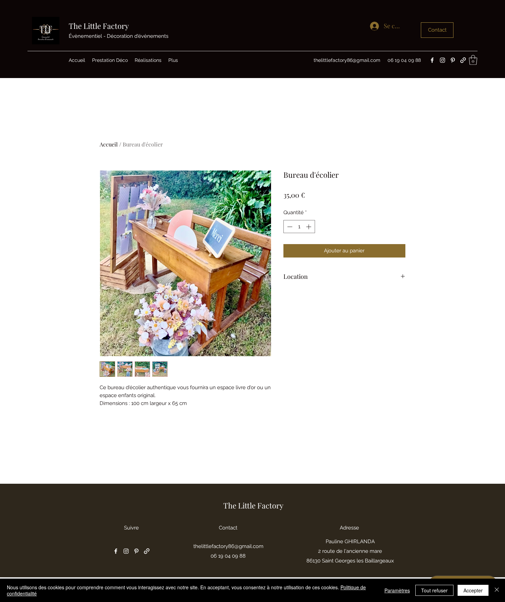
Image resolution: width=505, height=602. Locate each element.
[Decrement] (289, 226)
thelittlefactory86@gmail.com (347, 60)
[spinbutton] (299, 226)
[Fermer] (497, 590)
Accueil (109, 144)
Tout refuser (434, 590)
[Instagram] (442, 60)
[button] (473, 60)
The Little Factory (99, 26)
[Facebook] (432, 60)
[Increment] (309, 226)
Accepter (473, 590)
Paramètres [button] (397, 590)
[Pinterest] (452, 60)
